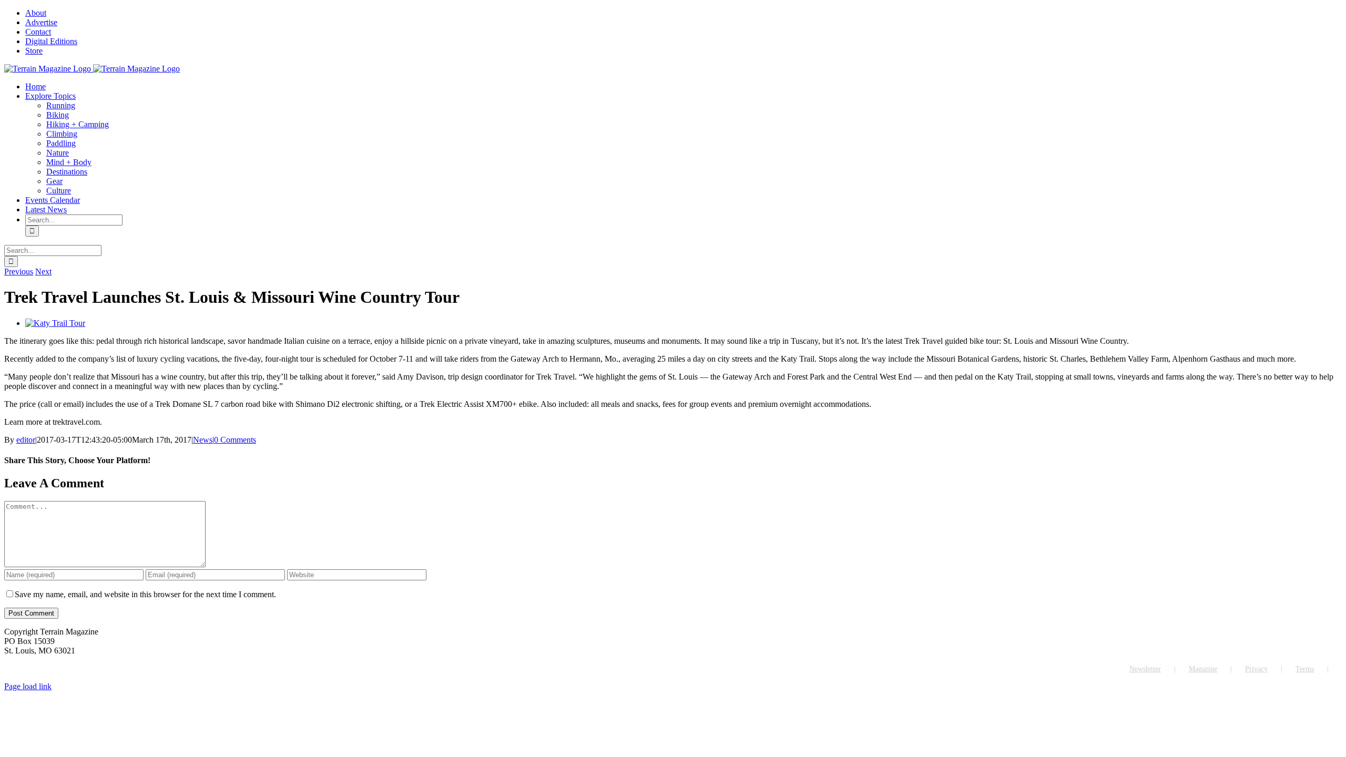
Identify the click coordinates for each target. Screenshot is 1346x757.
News (202, 439)
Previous (18, 271)
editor (25, 439)
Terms (1305, 669)
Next (43, 271)
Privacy (1256, 669)
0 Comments (235, 439)
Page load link (28, 686)
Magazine (1203, 669)
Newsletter (1145, 669)
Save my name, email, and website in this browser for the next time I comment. (145, 594)
